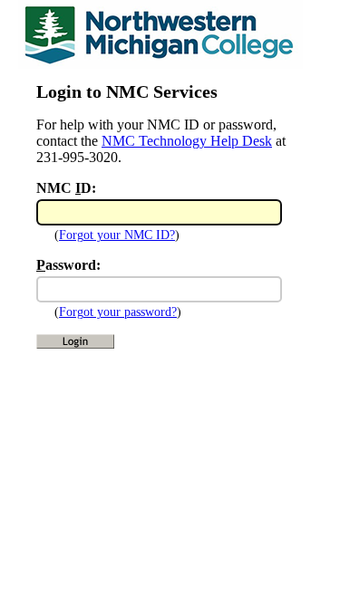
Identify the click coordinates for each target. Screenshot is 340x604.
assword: (68, 265)
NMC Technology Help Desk (187, 141)
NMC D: (66, 188)
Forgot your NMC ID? (117, 235)
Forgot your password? (118, 312)
